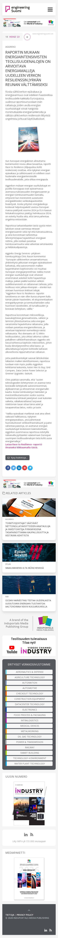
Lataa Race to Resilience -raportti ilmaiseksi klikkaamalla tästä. (23, 446)
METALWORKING (30, 731)
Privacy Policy (25, 914)
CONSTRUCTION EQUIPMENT (29, 698)
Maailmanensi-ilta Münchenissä (24, 567)
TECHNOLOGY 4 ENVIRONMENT (29, 758)
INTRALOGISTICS (29, 720)
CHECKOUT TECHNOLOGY (29, 693)
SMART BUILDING (29, 752)
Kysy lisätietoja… (19, 457)
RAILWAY (29, 747)
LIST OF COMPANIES (15, 921)
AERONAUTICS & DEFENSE (29, 671)
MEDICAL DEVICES (29, 725)
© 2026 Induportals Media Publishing (27, 917)
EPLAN (8, 564)
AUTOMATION (29, 682)
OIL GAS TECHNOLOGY (29, 736)
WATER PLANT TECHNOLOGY (29, 763)
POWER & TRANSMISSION (29, 742)
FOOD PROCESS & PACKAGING (30, 715)
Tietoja (9, 914)
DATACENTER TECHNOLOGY (29, 704)
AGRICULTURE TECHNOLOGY (30, 677)
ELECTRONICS (29, 709)
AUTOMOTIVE (30, 688)
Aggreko (10, 46)
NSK (7, 596)
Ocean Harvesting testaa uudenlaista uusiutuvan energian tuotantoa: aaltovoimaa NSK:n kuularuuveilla (28, 603)
